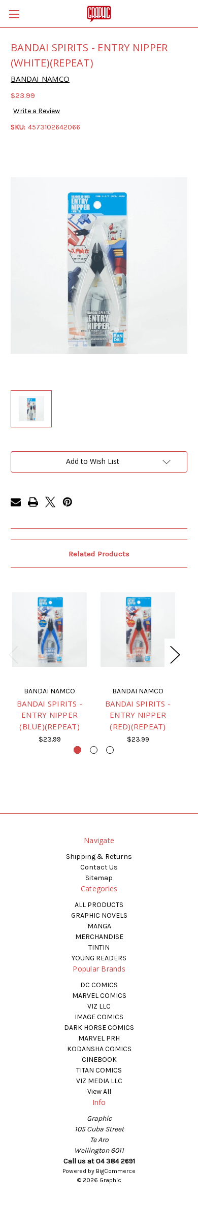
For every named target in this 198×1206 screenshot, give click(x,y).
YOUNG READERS (99, 958)
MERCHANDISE (99, 936)
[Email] (16, 502)
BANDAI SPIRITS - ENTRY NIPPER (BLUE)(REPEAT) (49, 714)
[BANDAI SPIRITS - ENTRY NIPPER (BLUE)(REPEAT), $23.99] (49, 629)
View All (99, 1091)
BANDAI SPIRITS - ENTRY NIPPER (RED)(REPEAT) (138, 714)
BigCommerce (116, 1171)
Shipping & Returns (99, 856)
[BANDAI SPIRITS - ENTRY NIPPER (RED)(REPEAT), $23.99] (138, 629)
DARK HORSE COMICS (99, 1027)
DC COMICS (99, 985)
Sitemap (99, 878)
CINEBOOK (99, 1059)
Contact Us (99, 867)
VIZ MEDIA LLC (99, 1081)
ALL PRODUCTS (99, 904)
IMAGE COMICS (99, 1017)
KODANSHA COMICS (99, 1049)
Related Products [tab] (99, 553)
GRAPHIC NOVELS (99, 915)
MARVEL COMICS (99, 995)
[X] (50, 502)
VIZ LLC (99, 1006)
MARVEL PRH (99, 1038)
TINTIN (99, 947)
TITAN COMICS (99, 1070)
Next (174, 654)
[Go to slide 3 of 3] (110, 750)
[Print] (33, 502)
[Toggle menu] (14, 14)
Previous (13, 654)
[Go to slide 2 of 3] (93, 750)
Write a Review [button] (36, 111)
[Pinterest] (67, 502)
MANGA (99, 926)
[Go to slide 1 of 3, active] (77, 750)
